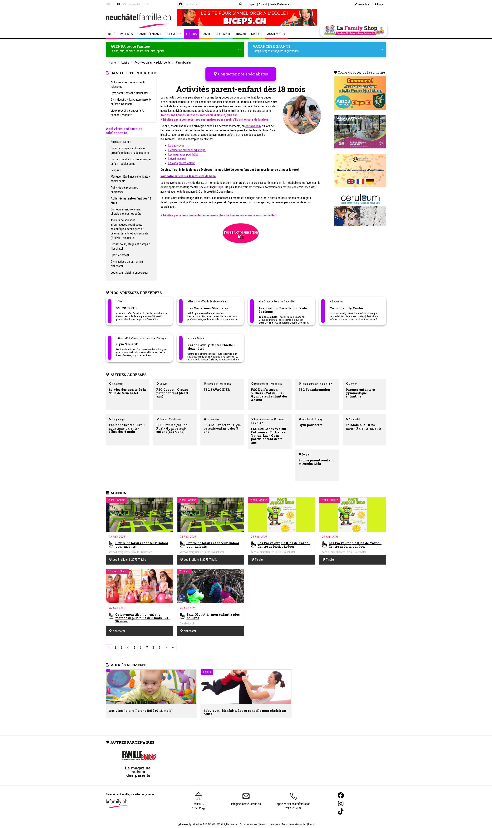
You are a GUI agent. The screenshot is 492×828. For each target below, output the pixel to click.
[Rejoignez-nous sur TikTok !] (340, 811)
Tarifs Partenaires (280, 4)
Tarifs (284, 824)
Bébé (111, 34)
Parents (126, 34)
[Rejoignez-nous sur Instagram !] (340, 803)
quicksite (196, 824)
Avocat (263, 4)
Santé (206, 34)
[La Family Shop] (353, 30)
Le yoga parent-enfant (181, 163)
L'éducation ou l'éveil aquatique (187, 150)
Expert (252, 4)
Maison (257, 34)
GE (113, 4)
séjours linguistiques (286, 51)
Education (174, 34)
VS (124, 4)
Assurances (276, 34)
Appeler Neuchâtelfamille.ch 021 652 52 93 (293, 806)
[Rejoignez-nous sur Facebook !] (341, 795)
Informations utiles (298, 824)
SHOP (145, 4)
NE (119, 4)
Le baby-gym (176, 145)
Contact (263, 824)
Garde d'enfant (149, 34)
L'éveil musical (177, 159)
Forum (311, 824)
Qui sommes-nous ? (249, 824)
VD (108, 4)
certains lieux (253, 126)
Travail (241, 34)
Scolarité (223, 34)
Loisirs (191, 34)
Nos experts (274, 824)
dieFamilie (134, 4)
